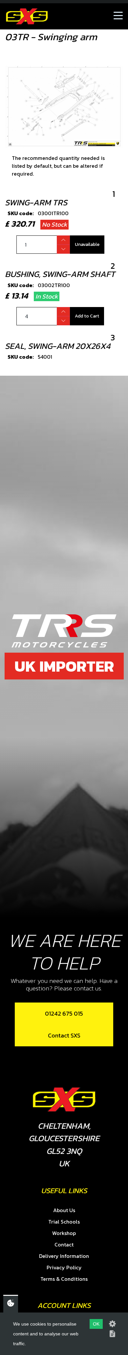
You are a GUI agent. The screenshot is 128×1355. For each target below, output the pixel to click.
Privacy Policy (64, 1267)
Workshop (64, 1233)
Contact (64, 1244)
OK (96, 1324)
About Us (64, 1210)
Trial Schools (64, 1222)
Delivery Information (64, 1256)
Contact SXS (64, 1035)
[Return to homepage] (27, 16)
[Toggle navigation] (118, 16)
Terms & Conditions (64, 1279)
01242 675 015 (64, 1013)
